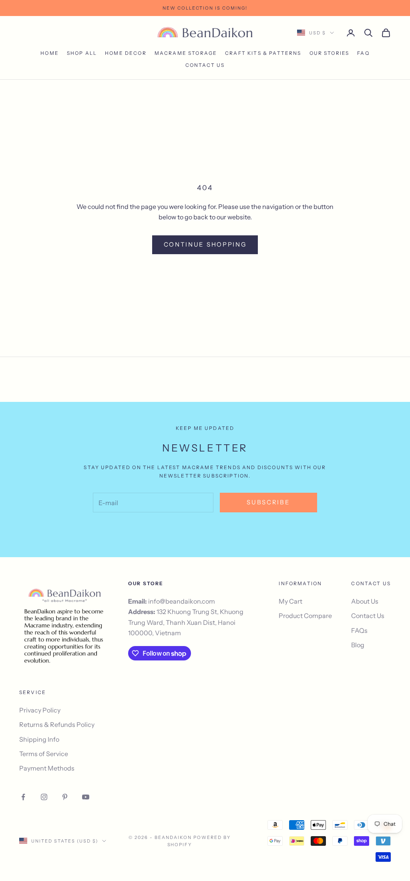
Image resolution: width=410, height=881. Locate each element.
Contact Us (205, 65)
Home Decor (126, 53)
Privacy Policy (39, 710)
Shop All (82, 53)
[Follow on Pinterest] (65, 797)
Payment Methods (46, 768)
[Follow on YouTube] (86, 797)
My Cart (290, 601)
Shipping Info (39, 739)
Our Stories (330, 53)
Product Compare (305, 616)
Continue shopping (205, 244)
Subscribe (268, 502)
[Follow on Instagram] (44, 797)
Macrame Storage (186, 53)
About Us (364, 601)
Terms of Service (43, 754)
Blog (357, 645)
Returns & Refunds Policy (56, 724)
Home (49, 53)
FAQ (363, 53)
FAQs (359, 630)
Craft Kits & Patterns (263, 53)
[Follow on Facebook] (23, 797)
